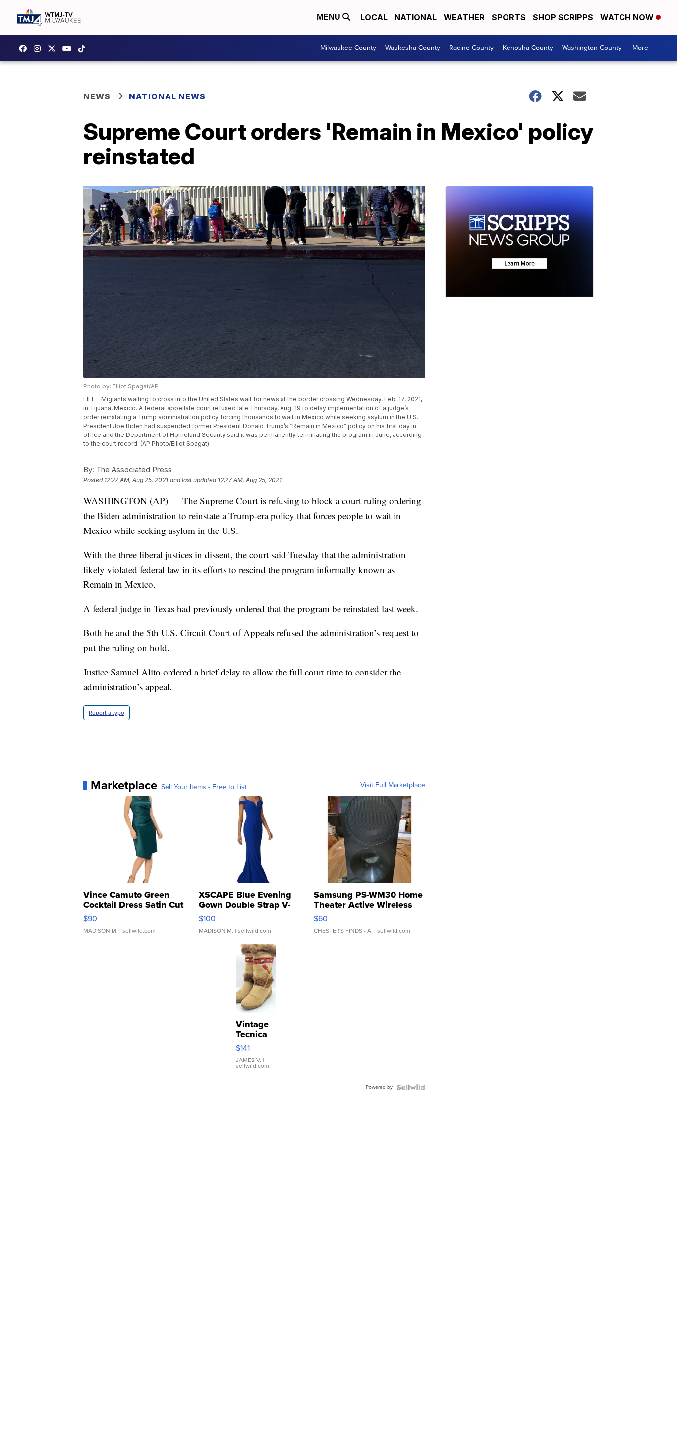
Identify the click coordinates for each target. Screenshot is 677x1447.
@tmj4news (84, 48)
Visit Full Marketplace (392, 785)
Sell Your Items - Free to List (204, 787)
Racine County (471, 48)
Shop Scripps (563, 17)
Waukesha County (412, 48)
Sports (509, 17)
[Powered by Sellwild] (410, 1087)
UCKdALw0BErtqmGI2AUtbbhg (69, 48)
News (97, 96)
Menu (329, 17)
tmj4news (40, 48)
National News (167, 96)
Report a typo (106, 712)
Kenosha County (528, 48)
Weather (464, 17)
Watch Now (628, 17)
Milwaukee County (348, 48)
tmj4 (25, 48)
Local (374, 17)
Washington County (591, 48)
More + (643, 48)
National (416, 17)
